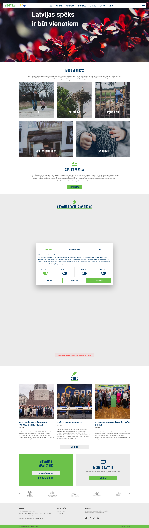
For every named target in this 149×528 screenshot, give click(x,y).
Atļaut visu (99, 280)
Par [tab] (100, 249)
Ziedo (111, 6)
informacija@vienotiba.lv (36, 518)
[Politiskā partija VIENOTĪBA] (10, 5)
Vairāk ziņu (74, 447)
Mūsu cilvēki (82, 6)
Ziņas (50, 6)
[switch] (64, 273)
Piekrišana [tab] (48, 249)
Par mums (59, 6)
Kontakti (103, 6)
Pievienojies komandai (46, 478)
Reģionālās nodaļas (46, 473)
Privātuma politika (125, 526)
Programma (70, 6)
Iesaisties (93, 6)
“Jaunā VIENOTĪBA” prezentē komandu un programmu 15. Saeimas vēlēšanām (33, 423)
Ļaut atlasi (74, 280)
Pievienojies (74, 187)
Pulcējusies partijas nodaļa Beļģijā (69, 422)
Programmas (61, 511)
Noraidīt (49, 280)
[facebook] (90, 518)
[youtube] (98, 518)
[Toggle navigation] (143, 5)
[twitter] (86, 518)
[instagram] (94, 518)
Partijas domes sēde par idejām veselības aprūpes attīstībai (112, 423)
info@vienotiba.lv (33, 516)
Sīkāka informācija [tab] (74, 249)
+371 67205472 (23, 516)
